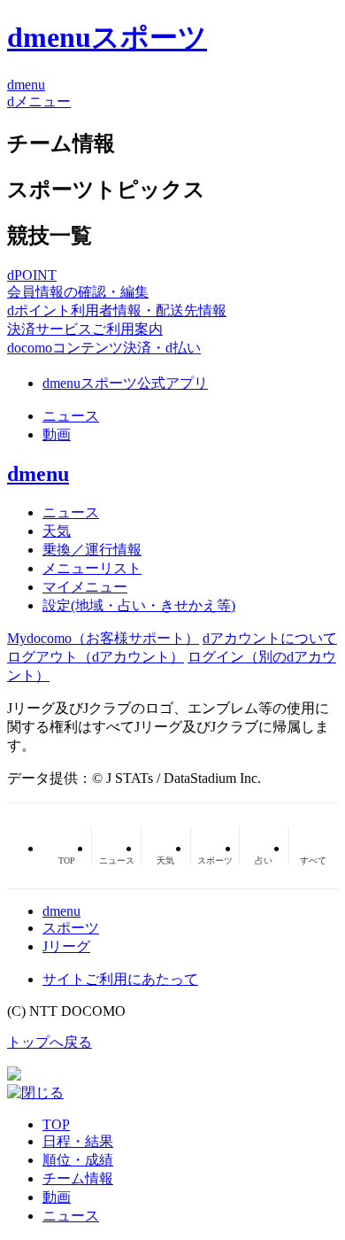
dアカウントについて (270, 638)
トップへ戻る (49, 1042)
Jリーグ (66, 946)
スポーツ (70, 927)
